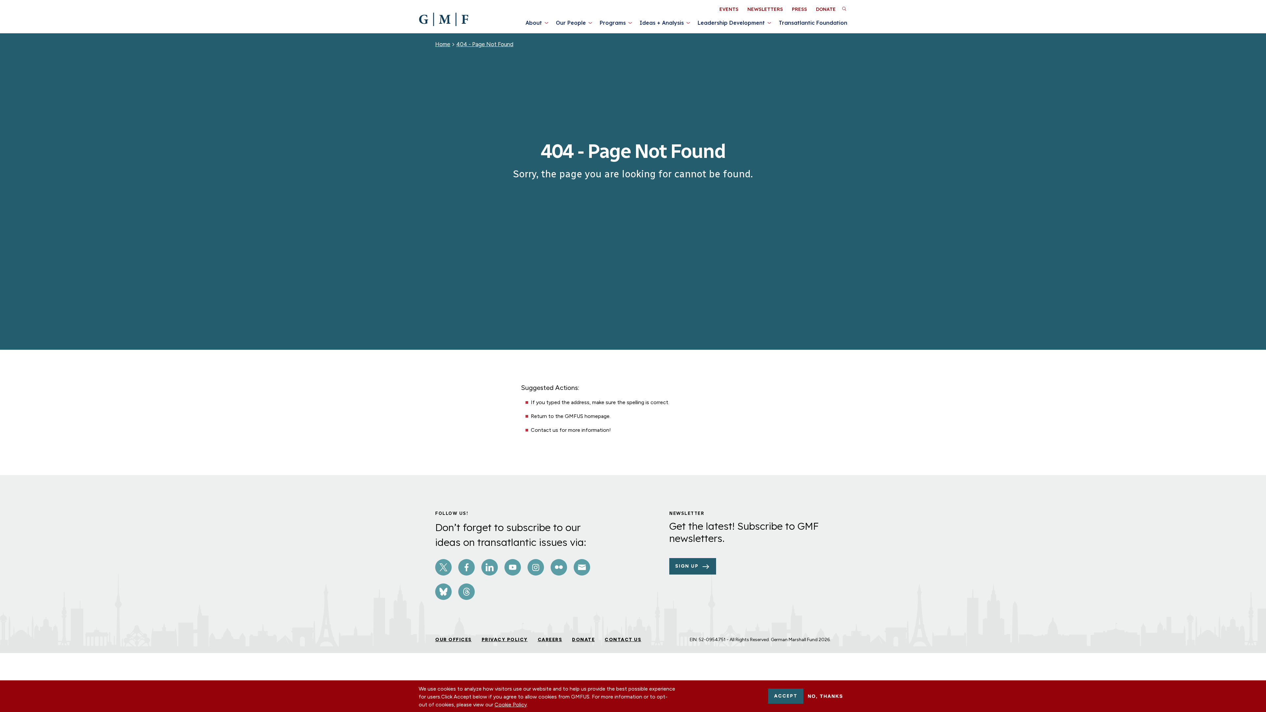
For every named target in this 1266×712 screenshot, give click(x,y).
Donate (826, 9)
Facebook (466, 567)
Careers (550, 639)
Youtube (512, 567)
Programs (613, 22)
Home (442, 44)
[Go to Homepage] (443, 19)
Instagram (536, 567)
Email (582, 567)
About (534, 22)
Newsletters (765, 9)
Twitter (443, 567)
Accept (786, 696)
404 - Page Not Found (484, 44)
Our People (571, 22)
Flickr (559, 567)
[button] (844, 8)
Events (728, 9)
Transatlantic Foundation (813, 22)
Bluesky (443, 591)
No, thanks (825, 696)
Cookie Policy (511, 704)
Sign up (687, 566)
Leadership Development (731, 22)
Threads (466, 591)
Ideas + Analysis (662, 22)
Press (799, 9)
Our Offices (453, 639)
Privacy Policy (505, 639)
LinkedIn (489, 567)
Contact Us (623, 639)
